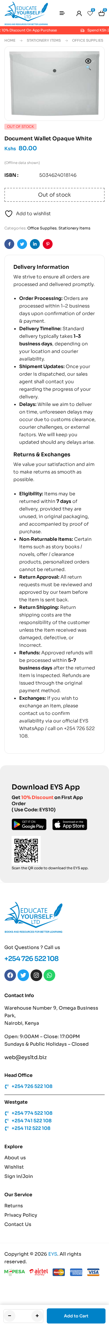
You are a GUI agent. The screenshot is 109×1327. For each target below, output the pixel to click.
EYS (52, 1254)
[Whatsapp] (49, 975)
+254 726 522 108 (31, 959)
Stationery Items (44, 40)
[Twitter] (23, 975)
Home (9, 40)
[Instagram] (36, 975)
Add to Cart (76, 1316)
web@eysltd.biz (25, 1057)
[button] (88, 65)
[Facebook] (10, 975)
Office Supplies (87, 40)
